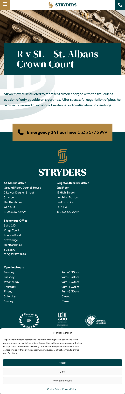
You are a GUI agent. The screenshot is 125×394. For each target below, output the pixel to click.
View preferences (62, 380)
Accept (62, 362)
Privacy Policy (69, 389)
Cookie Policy (54, 389)
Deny (62, 371)
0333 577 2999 (16, 212)
